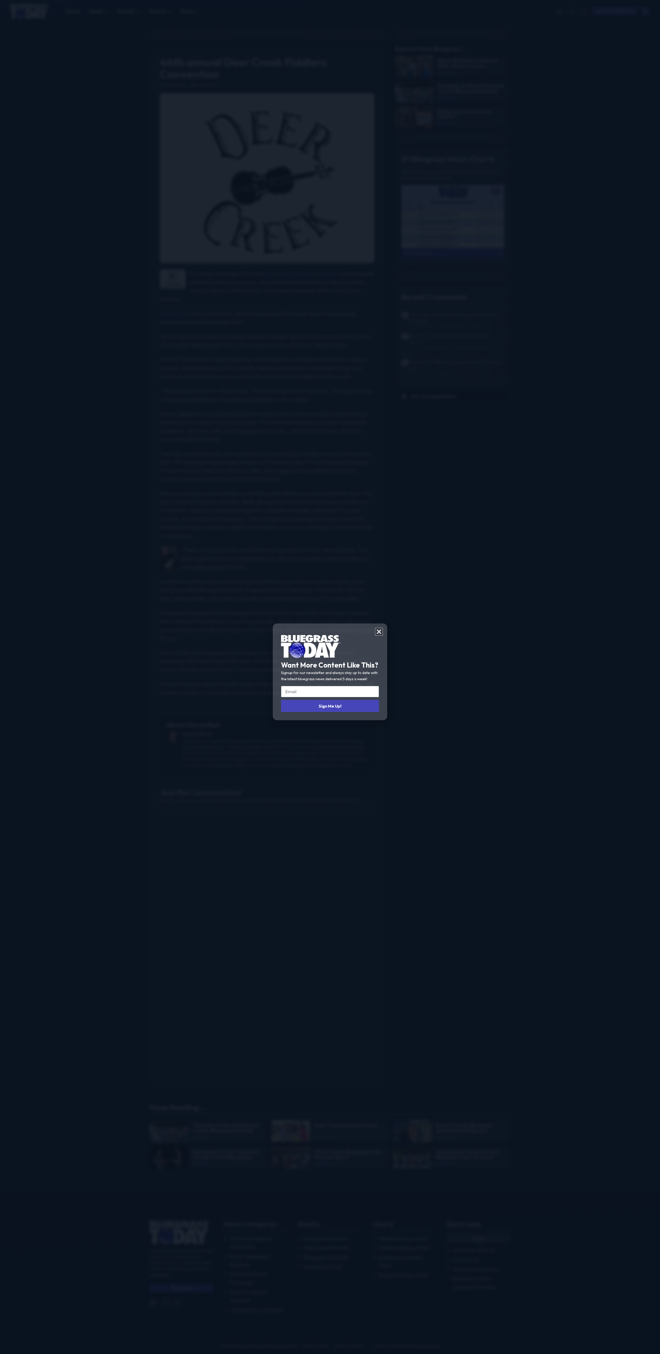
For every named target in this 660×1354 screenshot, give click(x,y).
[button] (379, 632)
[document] (330, 677)
